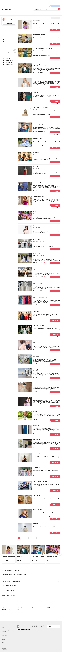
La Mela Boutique (37, 64)
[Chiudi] (14, 18)
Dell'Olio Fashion (36, 495)
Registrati (58, 2)
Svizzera (18, 609)
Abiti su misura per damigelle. (8, 64)
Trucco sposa (5, 37)
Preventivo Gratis (55, 29)
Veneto (48, 600)
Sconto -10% (19, 556)
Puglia (2, 600)
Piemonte (33, 600)
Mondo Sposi (36, 225)
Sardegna (3, 605)
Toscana (18, 603)
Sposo (33, 2)
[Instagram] (39, 626)
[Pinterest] (37, 626)
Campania (48, 598)
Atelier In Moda (36, 20)
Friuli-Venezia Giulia (50, 605)
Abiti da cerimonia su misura (7, 62)
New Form (35, 78)
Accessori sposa (9, 618)
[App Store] (20, 630)
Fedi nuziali (5, 43)
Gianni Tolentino (36, 439)
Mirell (34, 211)
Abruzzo (48, 603)
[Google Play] (26, 630)
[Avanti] (60, 554)
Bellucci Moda (36, 425)
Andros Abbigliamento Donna (39, 123)
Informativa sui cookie (5, 631)
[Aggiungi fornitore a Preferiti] (31, 21)
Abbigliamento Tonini (37, 138)
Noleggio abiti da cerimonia (7, 70)
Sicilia (32, 598)
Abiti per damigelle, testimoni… (8, 60)
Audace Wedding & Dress (38, 325)
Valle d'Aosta (49, 607)
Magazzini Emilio (36, 152)
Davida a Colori (36, 453)
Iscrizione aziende (4, 638)
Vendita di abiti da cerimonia (7, 58)
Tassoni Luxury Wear (37, 397)
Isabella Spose (36, 467)
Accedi (55, 2)
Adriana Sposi (36, 369)
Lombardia (3, 598)
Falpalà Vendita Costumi (38, 383)
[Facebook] (32, 626)
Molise (33, 607)
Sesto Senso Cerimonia (38, 355)
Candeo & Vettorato (37, 253)
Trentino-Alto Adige (20, 607)
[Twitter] (35, 626)
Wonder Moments (37, 296)
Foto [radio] (53, 17)
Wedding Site (4, 643)
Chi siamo (3, 639)
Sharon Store (36, 267)
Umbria (3, 607)
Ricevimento (21, 2)
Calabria (18, 605)
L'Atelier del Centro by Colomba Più (40, 107)
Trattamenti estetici (6, 39)
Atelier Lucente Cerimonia (38, 196)
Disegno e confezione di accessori (8, 72)
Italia (50, 626)
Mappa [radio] (58, 17)
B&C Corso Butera (37, 239)
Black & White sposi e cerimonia (40, 481)
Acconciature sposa (17, 618)
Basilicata (33, 605)
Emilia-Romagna (19, 600)
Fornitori (26, 2)
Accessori (4, 32)
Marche (33, 603)
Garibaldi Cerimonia (37, 166)
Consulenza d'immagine (7, 66)
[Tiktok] (43, 626)
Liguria (3, 603)
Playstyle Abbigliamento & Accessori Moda (42, 48)
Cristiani (35, 411)
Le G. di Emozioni (36, 340)
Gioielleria (35, 618)
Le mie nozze (15, 2)
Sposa (30, 2)
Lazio (17, 598)
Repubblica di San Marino (6, 609)
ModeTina (35, 281)
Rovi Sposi (35, 92)
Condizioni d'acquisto (5, 628)
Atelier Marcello (36, 523)
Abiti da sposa (5, 30)
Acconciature (5, 35)
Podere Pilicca (36, 311)
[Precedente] (2, 554)
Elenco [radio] (49, 17)
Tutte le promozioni (30, 565)
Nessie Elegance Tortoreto (39, 34)
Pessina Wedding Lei (37, 182)
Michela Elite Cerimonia (38, 509)
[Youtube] (41, 626)
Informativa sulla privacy (5, 630)
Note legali (3, 627)
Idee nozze (38, 2)
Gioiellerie (4, 41)
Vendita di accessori (6, 68)
